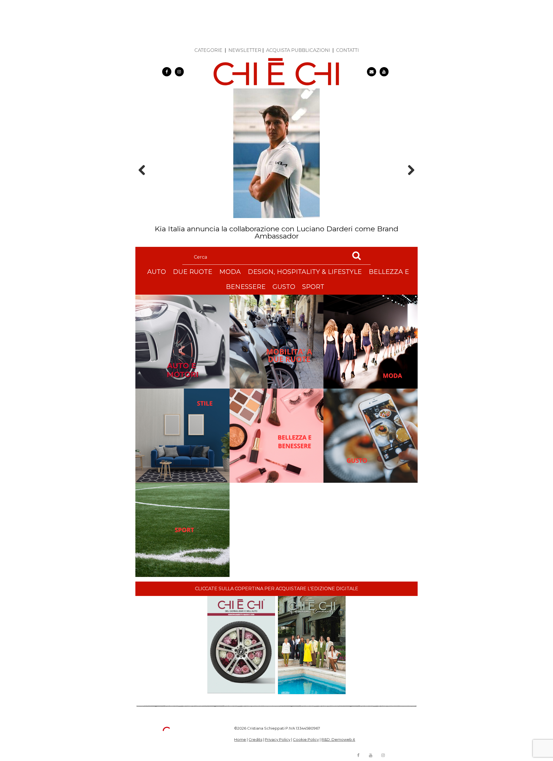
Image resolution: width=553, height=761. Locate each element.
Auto (156, 272)
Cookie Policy (306, 739)
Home (240, 739)
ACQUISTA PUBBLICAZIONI (298, 50)
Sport (313, 287)
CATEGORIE (208, 50)
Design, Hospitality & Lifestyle (305, 272)
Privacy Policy (277, 739)
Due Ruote (192, 272)
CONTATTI (347, 50)
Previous (143, 180)
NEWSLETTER (244, 50)
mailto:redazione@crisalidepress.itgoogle (371, 71)
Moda (230, 272)
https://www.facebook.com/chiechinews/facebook (166, 71)
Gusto (283, 287)
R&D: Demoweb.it (338, 739)
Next (409, 180)
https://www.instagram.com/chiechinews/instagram (179, 71)
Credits (255, 739)
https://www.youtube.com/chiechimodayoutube (384, 71)
